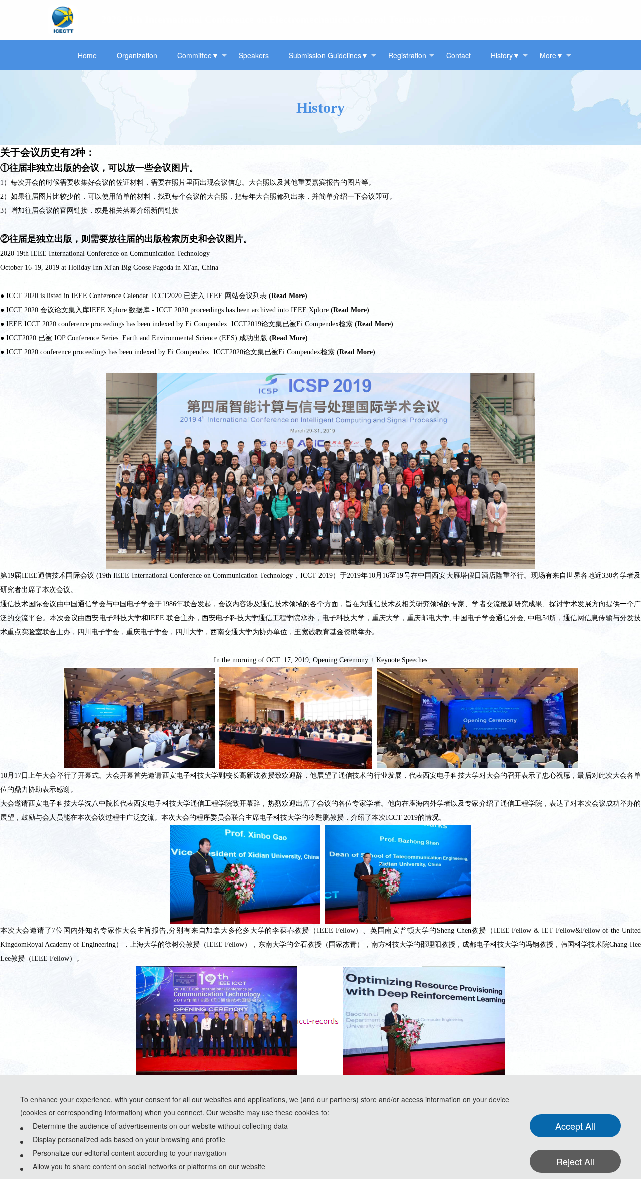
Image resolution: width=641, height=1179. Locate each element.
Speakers (254, 55)
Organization (137, 55)
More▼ (551, 55)
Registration (407, 55)
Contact (458, 55)
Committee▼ (198, 55)
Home (87, 55)
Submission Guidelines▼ (328, 55)
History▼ (505, 55)
